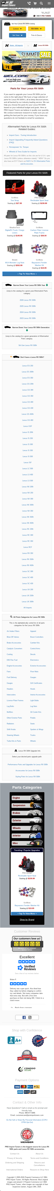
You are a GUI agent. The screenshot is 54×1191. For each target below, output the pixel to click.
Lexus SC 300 (27, 571)
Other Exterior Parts (14, 718)
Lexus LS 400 (27, 475)
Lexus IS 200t (27, 432)
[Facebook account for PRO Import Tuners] (24, 1017)
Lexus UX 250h (28, 596)
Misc (15, 843)
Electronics (34, 660)
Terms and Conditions (39, 1158)
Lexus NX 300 (27, 499)
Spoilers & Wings (36, 729)
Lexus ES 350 (27, 378)
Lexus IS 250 (28, 438)
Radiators (10, 724)
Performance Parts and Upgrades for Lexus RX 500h (28, 765)
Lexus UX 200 (27, 590)
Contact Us (14, 1154)
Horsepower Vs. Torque (19, 147)
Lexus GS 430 (27, 408)
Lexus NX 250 (27, 493)
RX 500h (35, 29)
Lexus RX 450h (28, 565)
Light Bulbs (34, 700)
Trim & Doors (36, 35)
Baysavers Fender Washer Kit (27, 905)
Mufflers (10, 712)
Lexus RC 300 (27, 535)
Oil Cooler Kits (35, 712)
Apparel (33, 631)
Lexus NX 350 (27, 511)
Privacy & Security (14, 1158)
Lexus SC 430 (27, 583)
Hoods (32, 689)
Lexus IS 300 (28, 444)
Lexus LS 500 (27, 481)
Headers (10, 689)
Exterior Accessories (38, 666)
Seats (32, 724)
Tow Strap (15, 200)
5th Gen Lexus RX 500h (28, 345)
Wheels (33, 741)
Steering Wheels (13, 735)
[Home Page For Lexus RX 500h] (8, 3)
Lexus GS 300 (27, 390)
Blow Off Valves (13, 637)
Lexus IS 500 (28, 456)
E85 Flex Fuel (12, 660)
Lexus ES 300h (28, 372)
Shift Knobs (11, 729)
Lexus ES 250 (27, 366)
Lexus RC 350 (27, 541)
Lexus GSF (27, 426)
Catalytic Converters (14, 649)
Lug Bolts (10, 706)
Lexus (16, 29)
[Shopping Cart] (35, 3)
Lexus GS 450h (28, 414)
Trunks (33, 735)
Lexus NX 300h (28, 505)
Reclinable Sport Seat (39, 200)
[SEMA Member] (27, 1135)
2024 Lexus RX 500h (28, 312)
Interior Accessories (37, 695)
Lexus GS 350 (27, 396)
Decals (33, 654)
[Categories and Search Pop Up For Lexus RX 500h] (41, 3)
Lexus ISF (28, 462)
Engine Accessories (14, 666)
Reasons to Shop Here (39, 1170)
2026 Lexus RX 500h (28, 300)
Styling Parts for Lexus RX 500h (27, 777)
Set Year (16, 35)
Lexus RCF (27, 547)
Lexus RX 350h (28, 559)
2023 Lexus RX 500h (28, 318)
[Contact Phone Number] (29, 3)
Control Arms (35, 649)
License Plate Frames (15, 700)
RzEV (28, 161)
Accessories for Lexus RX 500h (28, 771)
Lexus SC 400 (27, 577)
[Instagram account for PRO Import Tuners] (29, 1017)
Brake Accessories (14, 643)
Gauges (33, 677)
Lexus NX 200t (27, 487)
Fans (9, 672)
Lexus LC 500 (27, 469)
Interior (17, 835)
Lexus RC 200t (27, 529)
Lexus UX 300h (28, 602)
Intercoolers (11, 695)
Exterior (17, 820)
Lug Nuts (33, 706)
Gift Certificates (36, 683)
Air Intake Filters (13, 631)
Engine (16, 798)
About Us (39, 1154)
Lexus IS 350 (28, 450)
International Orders (14, 1170)
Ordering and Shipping (14, 1163)
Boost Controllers (36, 637)
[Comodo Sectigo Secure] (27, 1069)
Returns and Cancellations (39, 1164)
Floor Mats (34, 672)
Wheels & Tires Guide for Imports (23, 152)
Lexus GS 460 (27, 420)
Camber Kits (35, 643)
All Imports (28, 608)
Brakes (16, 813)
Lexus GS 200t (27, 384)
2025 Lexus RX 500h (28, 306)
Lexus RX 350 (27, 553)
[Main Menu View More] (49, 3)
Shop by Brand (27, 919)
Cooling (9, 654)
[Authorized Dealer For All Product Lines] (39, 1040)
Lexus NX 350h (28, 517)
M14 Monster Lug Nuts (14, 263)
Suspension (19, 805)
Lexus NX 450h (28, 523)
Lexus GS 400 (27, 402)
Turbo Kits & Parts (14, 741)
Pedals (33, 718)
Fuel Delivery (12, 677)
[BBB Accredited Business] (14, 1040)
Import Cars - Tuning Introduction (23, 135)
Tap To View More (27, 274)
